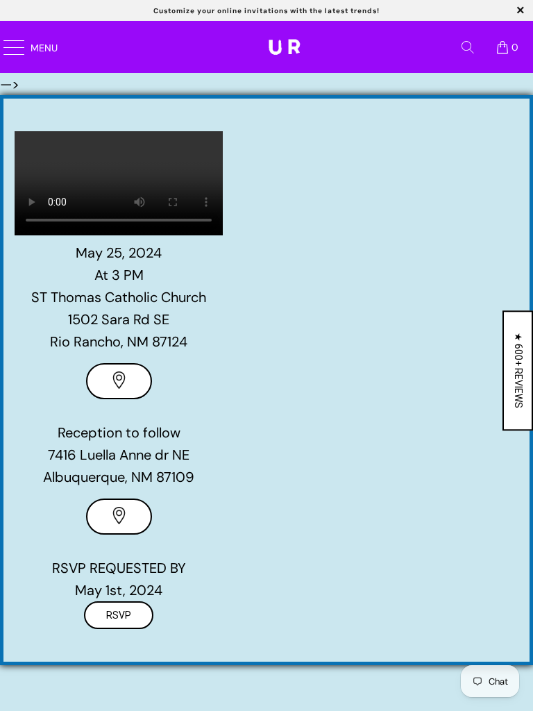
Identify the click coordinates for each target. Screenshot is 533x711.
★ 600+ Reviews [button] (518, 370)
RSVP (118, 615)
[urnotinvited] (284, 47)
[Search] (468, 47)
